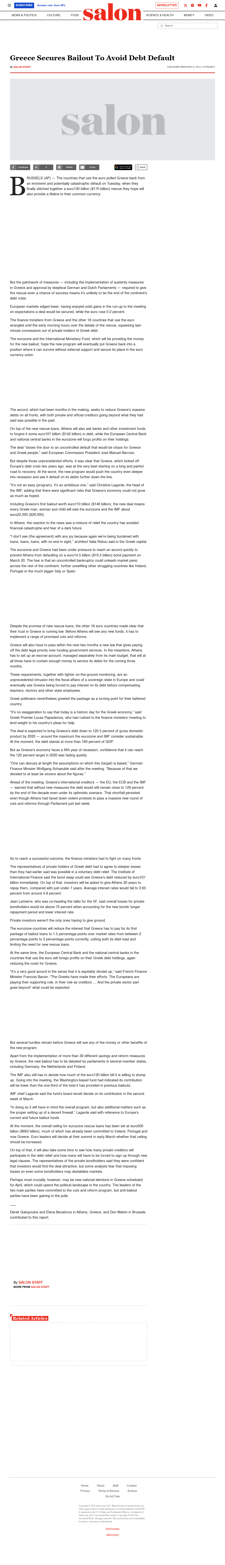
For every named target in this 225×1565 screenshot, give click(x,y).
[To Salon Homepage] (112, 12)
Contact (131, 1486)
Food (75, 15)
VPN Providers (112, 1529)
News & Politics (24, 15)
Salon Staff (22, 67)
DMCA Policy (112, 1535)
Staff (115, 1486)
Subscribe (24, 5)
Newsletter (167, 5)
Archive (132, 1491)
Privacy (85, 1491)
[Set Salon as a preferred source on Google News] (123, 167)
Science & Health (159, 15)
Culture (53, 15)
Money (189, 15)
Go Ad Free (112, 1496)
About (100, 1486)
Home (84, 1486)
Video (209, 15)
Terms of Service (108, 1491)
